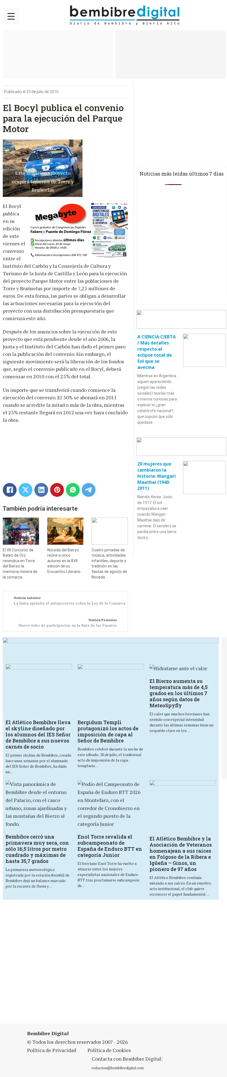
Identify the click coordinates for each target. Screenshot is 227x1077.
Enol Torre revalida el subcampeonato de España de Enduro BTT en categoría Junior (110, 845)
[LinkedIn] (41, 490)
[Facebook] (10, 490)
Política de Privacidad (51, 1050)
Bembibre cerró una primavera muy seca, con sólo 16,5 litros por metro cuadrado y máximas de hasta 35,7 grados (37, 848)
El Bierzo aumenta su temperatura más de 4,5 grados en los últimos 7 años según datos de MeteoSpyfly (178, 693)
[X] (25, 490)
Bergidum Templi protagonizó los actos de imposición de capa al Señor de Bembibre (108, 731)
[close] (11, 16)
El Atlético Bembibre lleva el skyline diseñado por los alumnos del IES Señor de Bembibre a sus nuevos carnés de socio (38, 734)
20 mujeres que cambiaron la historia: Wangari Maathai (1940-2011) (156, 476)
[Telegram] (89, 490)
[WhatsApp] (73, 490)
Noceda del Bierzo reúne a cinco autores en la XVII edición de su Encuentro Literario (64, 561)
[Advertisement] (78, 965)
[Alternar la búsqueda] (217, 15)
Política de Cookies (109, 1050)
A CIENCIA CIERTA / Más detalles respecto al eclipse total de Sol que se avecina (156, 352)
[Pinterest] (57, 490)
